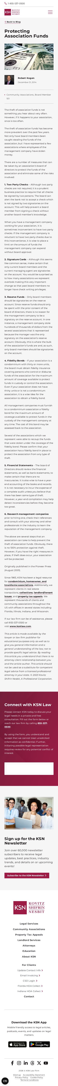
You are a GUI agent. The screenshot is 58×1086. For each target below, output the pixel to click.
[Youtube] (46, 1063)
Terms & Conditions (30, 1080)
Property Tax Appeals (29, 934)
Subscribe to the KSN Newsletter (25, 875)
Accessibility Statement (34, 1075)
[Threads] (32, 1063)
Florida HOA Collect (29, 986)
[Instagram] (19, 1063)
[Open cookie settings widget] (5, 1081)
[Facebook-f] (12, 1063)
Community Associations (29, 929)
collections (26, 592)
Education (28, 951)
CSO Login (29, 980)
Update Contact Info (29, 970)
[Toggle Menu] (50, 12)
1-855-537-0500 (16, 3)
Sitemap (17, 1075)
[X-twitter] (39, 1063)
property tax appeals (30, 596)
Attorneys (29, 945)
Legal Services (29, 923)
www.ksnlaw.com (20, 626)
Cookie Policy (36, 1077)
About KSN (29, 956)
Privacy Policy (21, 1077)
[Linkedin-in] (25, 1063)
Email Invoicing (29, 975)
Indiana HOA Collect (29, 991)
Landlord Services (29, 940)
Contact (29, 996)
